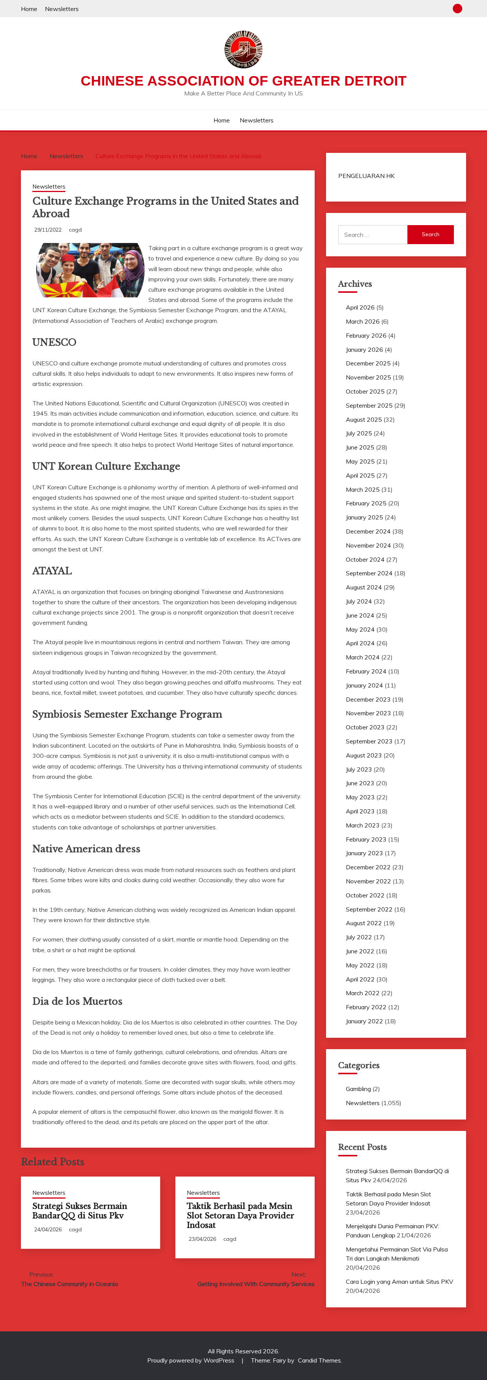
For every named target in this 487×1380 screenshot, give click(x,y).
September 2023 (369, 741)
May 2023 (360, 797)
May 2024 (360, 629)
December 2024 (368, 531)
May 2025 (360, 461)
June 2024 (360, 615)
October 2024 (365, 559)
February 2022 (366, 1007)
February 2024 (366, 671)
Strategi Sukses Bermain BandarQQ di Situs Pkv (79, 1211)
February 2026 (366, 335)
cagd (75, 229)
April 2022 (360, 979)
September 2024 (369, 573)
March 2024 (363, 657)
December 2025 (368, 363)
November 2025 (368, 377)
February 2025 (366, 503)
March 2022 (363, 993)
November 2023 (368, 713)
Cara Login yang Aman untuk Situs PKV (399, 1281)
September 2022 (369, 909)
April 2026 (360, 307)
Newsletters (62, 9)
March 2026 (363, 321)
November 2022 (368, 881)
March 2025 (363, 489)
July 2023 (359, 769)
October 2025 (365, 391)
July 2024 (359, 601)
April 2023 (360, 811)
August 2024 (364, 587)
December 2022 (368, 867)
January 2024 (364, 685)
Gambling (358, 1089)
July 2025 (359, 433)
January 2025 (364, 517)
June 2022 (360, 951)
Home (29, 9)
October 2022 (365, 895)
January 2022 (364, 1021)
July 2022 (359, 937)
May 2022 (360, 965)
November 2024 (368, 545)
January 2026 (364, 349)
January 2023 (364, 853)
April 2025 (360, 475)
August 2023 (364, 755)
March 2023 (363, 825)
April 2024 (360, 643)
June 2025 (360, 447)
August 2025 (364, 419)
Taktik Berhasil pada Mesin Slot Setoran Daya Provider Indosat (240, 1216)
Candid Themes (319, 1360)
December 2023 (368, 699)
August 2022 (364, 923)
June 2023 (360, 783)
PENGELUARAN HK (366, 175)
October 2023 (365, 727)
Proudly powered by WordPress (191, 1360)
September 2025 (369, 405)
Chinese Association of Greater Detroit (244, 81)
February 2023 (366, 839)
